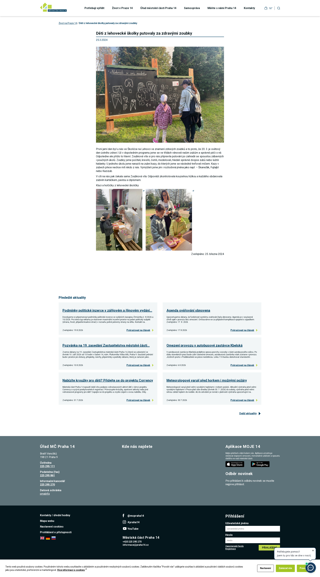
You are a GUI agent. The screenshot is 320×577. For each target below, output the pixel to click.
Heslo (229, 535)
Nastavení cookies (52, 526)
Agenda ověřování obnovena (188, 310)
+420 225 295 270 (132, 541)
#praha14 (134, 522)
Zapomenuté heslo (234, 546)
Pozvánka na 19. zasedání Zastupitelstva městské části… (106, 345)
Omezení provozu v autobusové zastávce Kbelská (204, 345)
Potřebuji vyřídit (94, 8)
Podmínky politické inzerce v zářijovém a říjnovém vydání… (107, 310)
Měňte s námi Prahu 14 (222, 8)
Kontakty (249, 8)
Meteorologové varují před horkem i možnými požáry (206, 380)
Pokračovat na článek (138, 330)
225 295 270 (47, 484)
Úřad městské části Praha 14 (158, 8)
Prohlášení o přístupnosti (56, 532)
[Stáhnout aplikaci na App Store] (235, 464)
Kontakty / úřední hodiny (55, 515)
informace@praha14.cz (136, 545)
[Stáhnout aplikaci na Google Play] (260, 464)
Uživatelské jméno (237, 523)
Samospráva (192, 8)
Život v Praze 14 (122, 8)
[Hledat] (278, 8)
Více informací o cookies (71, 570)
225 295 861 (47, 475)
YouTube (133, 528)
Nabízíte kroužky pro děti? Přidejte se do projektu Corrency (107, 380)
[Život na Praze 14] (53, 7)
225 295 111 (47, 466)
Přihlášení (269, 547)
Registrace (230, 549)
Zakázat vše (285, 568)
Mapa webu (47, 521)
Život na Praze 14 (68, 23)
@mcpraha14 (136, 515)
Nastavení (265, 568)
